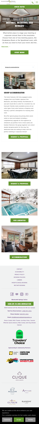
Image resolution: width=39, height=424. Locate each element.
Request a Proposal (20, 137)
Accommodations (19, 257)
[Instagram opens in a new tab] (21, 294)
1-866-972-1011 (27, 311)
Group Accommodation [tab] (12, 67)
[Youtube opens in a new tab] (26, 294)
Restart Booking (19, 285)
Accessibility (19, 272)
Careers (19, 280)
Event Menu (20, 52)
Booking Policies (19, 277)
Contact (19, 269)
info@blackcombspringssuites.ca (22, 317)
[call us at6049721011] (33, 2)
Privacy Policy (19, 274)
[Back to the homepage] (8, 2)
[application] (19, 415)
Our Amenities (20, 220)
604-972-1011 (24, 314)
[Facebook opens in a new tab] (11, 294)
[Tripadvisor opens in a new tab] (16, 294)
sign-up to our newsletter (19, 304)
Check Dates (19, 7)
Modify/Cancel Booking (19, 282)
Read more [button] (5, 46)
